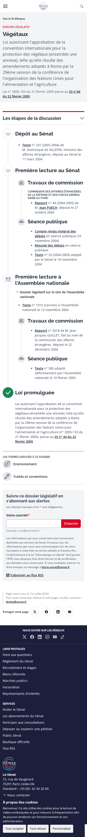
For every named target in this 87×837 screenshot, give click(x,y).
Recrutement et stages (19, 668)
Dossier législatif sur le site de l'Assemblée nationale (52, 294)
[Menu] (5, 6)
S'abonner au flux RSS (27, 575)
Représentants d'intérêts (21, 693)
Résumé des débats (49, 245)
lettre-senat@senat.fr (56, 567)
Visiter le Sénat (14, 709)
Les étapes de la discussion (32, 118)
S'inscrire (71, 523)
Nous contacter (18, 795)
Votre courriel (16, 515)
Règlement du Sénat (18, 661)
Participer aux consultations (23, 722)
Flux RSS (9, 748)
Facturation (11, 687)
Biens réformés (14, 674)
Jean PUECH (48, 207)
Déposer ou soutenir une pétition (27, 729)
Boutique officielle (16, 742)
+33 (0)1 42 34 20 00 (34, 788)
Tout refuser (38, 828)
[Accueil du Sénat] (43, 6)
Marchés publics (15, 680)
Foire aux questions (17, 655)
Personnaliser (62, 828)
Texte (26, 145)
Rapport (41, 203)
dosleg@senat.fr (16, 602)
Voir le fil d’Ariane (14, 19)
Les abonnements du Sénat (23, 716)
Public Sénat (12, 735)
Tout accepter (14, 828)
